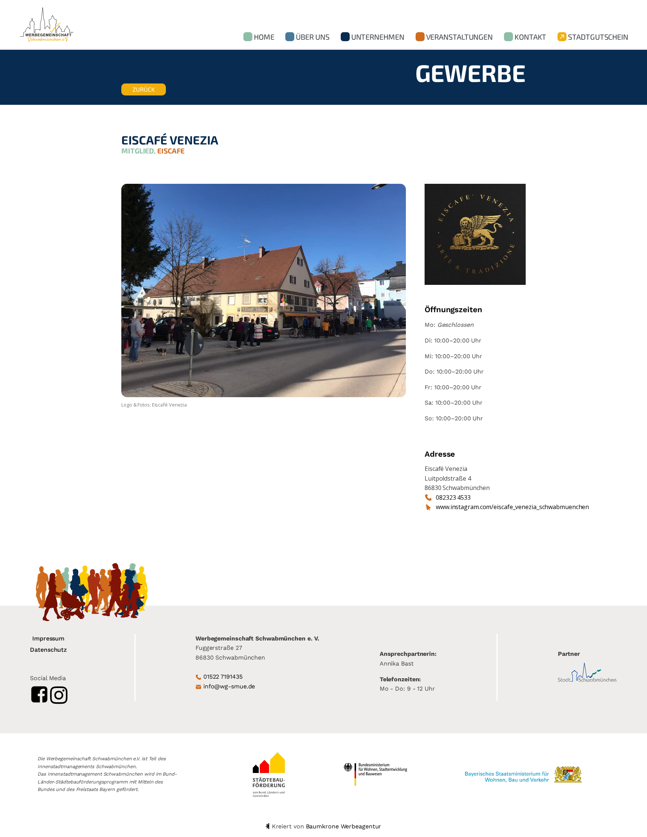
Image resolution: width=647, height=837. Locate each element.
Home (264, 36)
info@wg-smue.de (229, 686)
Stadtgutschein (598, 36)
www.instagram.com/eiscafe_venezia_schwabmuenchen (512, 507)
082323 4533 (453, 497)
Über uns (312, 36)
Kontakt (530, 36)
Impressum (48, 638)
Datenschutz (48, 649)
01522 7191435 (223, 676)
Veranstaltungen (459, 36)
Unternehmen (377, 36)
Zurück (144, 89)
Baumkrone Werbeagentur (344, 826)
